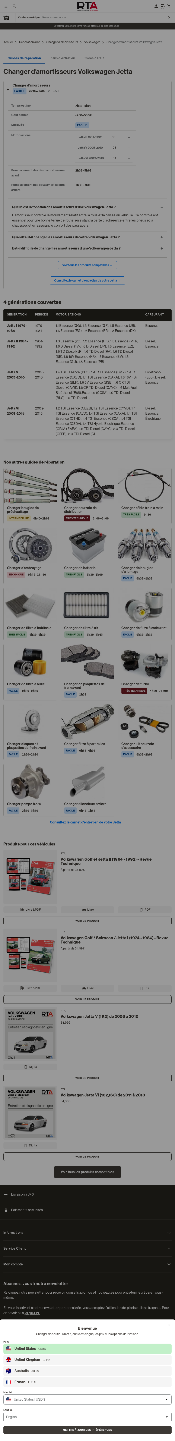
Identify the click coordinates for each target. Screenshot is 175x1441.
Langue (8, 1410)
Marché (7, 1392)
